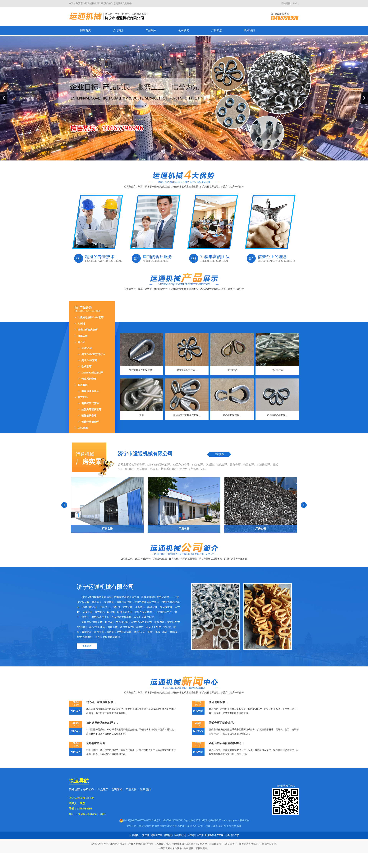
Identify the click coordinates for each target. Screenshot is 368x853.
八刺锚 (81, 323)
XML (295, 3)
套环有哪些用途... (96, 743)
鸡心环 (81, 342)
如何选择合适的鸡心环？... (102, 722)
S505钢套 (83, 427)
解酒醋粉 (168, 835)
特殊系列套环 (88, 378)
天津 (146, 826)
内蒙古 (163, 826)
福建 (208, 826)
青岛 (192, 826)
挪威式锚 (83, 335)
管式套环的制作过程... (222, 722)
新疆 (239, 826)
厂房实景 (216, 30)
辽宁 (169, 826)
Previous (3, 98)
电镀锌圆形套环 (90, 391)
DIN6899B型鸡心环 (92, 372)
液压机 (145, 835)
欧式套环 (86, 366)
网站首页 (85, 30)
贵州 (228, 826)
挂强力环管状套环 (91, 409)
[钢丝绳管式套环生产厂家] (187, 394)
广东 (218, 826)
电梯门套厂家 (232, 835)
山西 (156, 826)
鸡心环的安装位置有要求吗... (226, 743)
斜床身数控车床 (195, 835)
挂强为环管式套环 (88, 329)
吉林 (174, 826)
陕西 (234, 826)
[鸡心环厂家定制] (232, 394)
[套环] (141, 394)
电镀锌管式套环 (90, 403)
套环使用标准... (218, 702)
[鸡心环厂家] (277, 349)
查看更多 (219, 454)
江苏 (197, 826)
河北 (151, 826)
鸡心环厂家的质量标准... (100, 702)
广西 (223, 826)
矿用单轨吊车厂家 (214, 835)
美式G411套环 (89, 360)
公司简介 (118, 30)
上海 (213, 826)
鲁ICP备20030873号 (173, 820)
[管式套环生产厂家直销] (141, 349)
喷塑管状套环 (88, 415)
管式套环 (83, 397)
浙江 (202, 826)
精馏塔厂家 (156, 835)
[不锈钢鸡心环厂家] (277, 394)
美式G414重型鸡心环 (93, 354)
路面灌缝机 (180, 835)
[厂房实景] (107, 505)
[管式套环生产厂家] (187, 349)
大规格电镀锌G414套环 (91, 317)
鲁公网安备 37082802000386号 (138, 820)
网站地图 (286, 3)
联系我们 (249, 30)
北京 (141, 826)
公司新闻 (183, 30)
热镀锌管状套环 (90, 421)
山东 (187, 826)
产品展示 (151, 30)
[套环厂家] (232, 349)
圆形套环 (83, 384)
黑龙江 (180, 826)
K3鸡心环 (86, 348)
